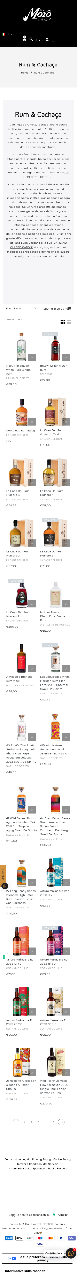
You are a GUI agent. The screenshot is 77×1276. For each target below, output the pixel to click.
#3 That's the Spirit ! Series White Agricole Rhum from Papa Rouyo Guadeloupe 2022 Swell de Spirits (21, 753)
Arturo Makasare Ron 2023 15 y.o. (54, 961)
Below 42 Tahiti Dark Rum (54, 367)
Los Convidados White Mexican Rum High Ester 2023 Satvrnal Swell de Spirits (55, 682)
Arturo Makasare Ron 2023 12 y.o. (20, 961)
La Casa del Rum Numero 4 (51, 493)
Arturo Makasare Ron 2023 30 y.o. (54, 1022)
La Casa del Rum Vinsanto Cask (51, 432)
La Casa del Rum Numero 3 (17, 553)
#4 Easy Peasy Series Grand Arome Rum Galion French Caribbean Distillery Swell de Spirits (55, 826)
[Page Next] (61, 1123)
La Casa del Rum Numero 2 (51, 553)
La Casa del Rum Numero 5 (17, 493)
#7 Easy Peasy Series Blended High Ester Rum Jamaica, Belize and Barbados (21, 897)
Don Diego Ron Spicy (20, 430)
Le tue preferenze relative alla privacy (42, 1258)
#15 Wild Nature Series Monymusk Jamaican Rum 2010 (53, 749)
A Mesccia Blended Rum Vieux (19, 678)
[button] (7, 34)
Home (25, 72)
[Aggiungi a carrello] (32, 357)
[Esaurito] (66, 357)
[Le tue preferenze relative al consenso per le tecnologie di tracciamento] (4, 957)
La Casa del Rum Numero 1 (17, 614)
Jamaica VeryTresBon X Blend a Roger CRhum (21, 1084)
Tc (73, 1228)
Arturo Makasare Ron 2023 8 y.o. (54, 893)
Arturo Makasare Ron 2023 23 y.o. (20, 1022)
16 (53, 1122)
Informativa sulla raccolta (25, 1271)
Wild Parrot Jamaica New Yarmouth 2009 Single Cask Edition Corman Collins (54, 1086)
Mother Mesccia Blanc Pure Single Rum (52, 616)
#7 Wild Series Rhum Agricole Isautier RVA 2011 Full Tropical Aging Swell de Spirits (21, 824)
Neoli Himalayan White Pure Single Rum (18, 369)
